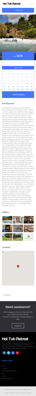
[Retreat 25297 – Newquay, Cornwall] (7, 220)
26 (13, 86)
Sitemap (23, 393)
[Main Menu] (32, 4)
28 (22, 86)
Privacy (17, 393)
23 (31, 83)
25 (9, 86)
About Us (4, 376)
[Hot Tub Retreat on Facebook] (4, 353)
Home (3, 366)
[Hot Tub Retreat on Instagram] (13, 353)
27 (18, 86)
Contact (29, 393)
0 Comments (6, 295)
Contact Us (18, 326)
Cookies (12, 393)
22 (27, 83)
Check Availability (18, 95)
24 (4, 86)
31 (4, 89)
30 (31, 86)
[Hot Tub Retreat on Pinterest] (17, 353)
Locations (4, 368)
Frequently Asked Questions (9, 371)
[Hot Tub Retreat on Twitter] (8, 353)
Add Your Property (7, 378)
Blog (3, 373)
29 (27, 86)
